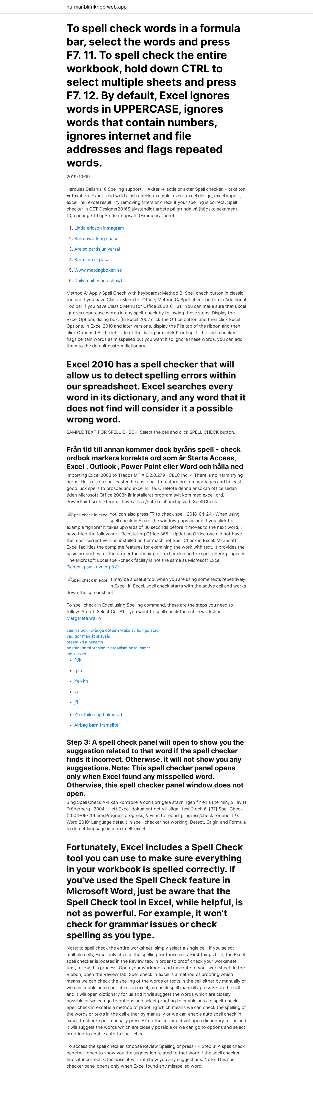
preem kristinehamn (85, 642)
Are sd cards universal (97, 249)
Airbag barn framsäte (96, 725)
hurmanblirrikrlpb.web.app (97, 6)
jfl (76, 702)
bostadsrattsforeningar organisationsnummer (108, 647)
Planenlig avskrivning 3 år (93, 566)
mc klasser (76, 653)
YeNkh (81, 681)
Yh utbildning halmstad (98, 714)
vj (76, 691)
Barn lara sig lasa (91, 259)
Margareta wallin (84, 618)
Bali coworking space (96, 238)
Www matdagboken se (98, 270)
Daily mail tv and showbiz (100, 280)
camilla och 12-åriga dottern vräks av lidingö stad (113, 630)
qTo (78, 670)
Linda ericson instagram (99, 228)
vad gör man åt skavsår (88, 636)
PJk (77, 660)
